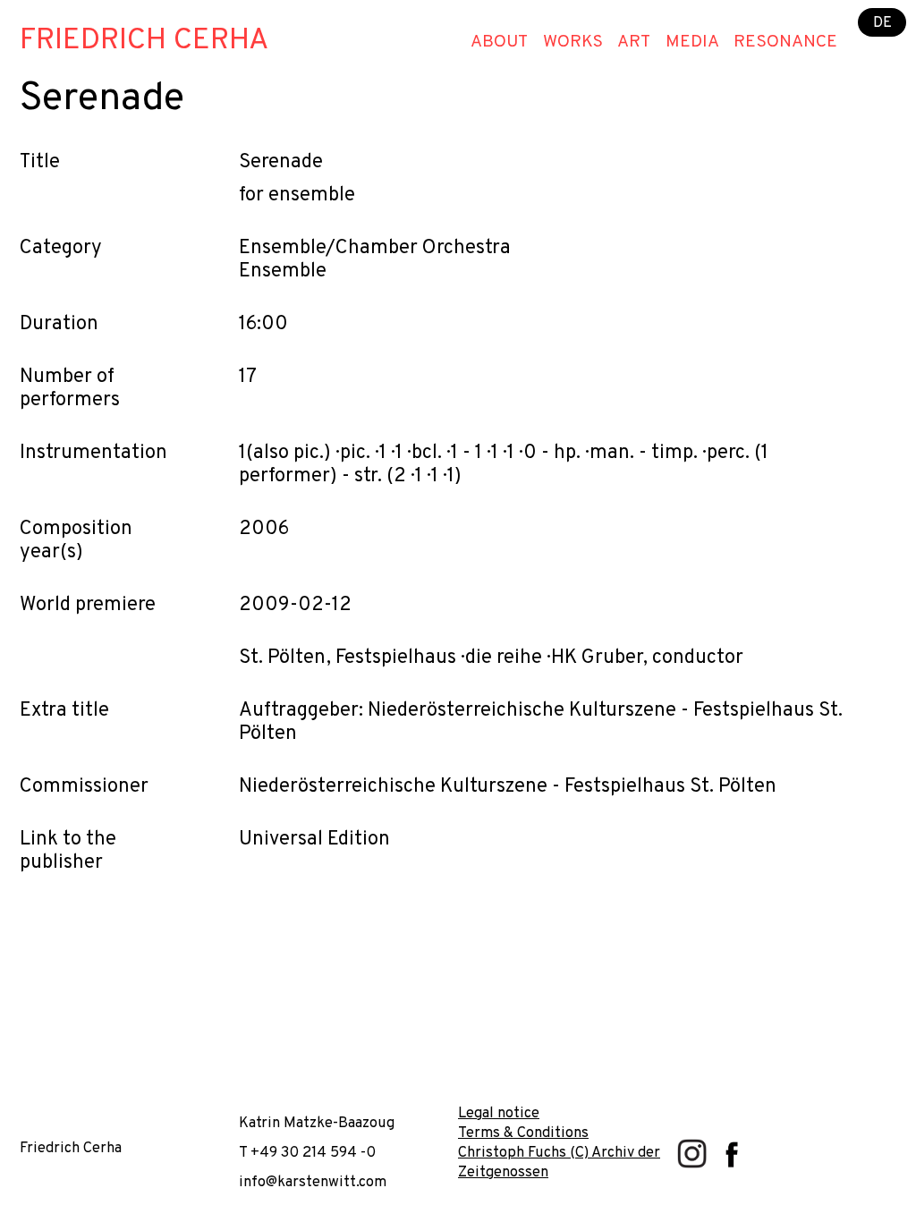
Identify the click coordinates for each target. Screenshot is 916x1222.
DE (882, 22)
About (499, 42)
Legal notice (498, 1113)
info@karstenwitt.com (312, 1182)
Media (692, 42)
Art (633, 42)
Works (573, 42)
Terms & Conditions (523, 1133)
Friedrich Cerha (144, 41)
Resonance (785, 42)
